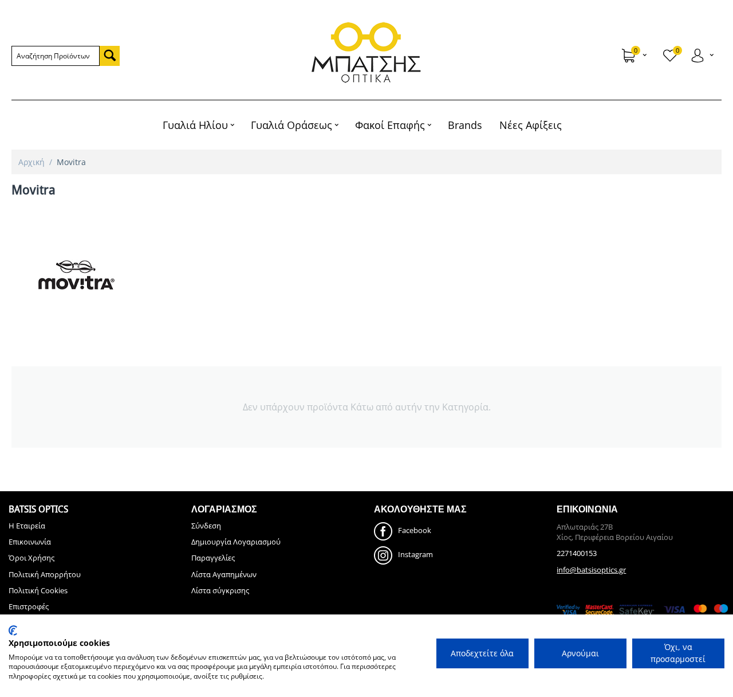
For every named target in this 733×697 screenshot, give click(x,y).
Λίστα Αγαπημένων (224, 574)
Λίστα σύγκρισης (220, 590)
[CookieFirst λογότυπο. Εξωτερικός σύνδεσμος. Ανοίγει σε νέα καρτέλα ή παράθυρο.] (13, 630)
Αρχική (31, 161)
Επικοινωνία (30, 542)
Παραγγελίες (213, 558)
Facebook (414, 530)
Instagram (415, 554)
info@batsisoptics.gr (591, 570)
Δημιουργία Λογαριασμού (236, 542)
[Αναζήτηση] (110, 56)
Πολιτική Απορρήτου (45, 574)
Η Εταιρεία (27, 525)
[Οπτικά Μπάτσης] (367, 52)
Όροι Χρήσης (31, 558)
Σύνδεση (206, 525)
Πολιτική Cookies (38, 590)
